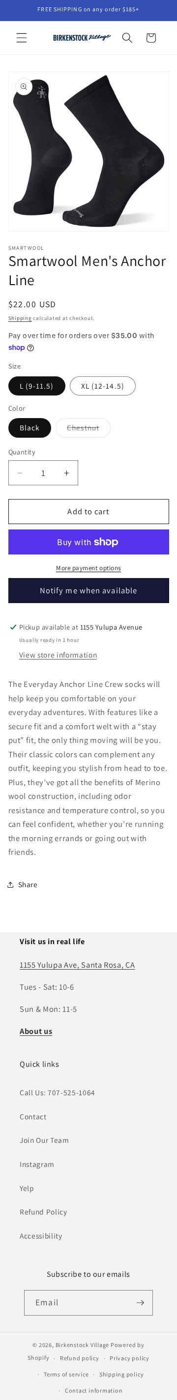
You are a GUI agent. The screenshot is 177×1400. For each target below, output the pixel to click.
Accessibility (41, 1236)
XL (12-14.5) (102, 386)
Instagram (37, 1164)
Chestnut (89, 429)
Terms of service (66, 1374)
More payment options (88, 568)
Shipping (20, 318)
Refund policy (79, 1358)
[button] (21, 38)
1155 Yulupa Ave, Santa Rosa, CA (77, 964)
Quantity (22, 451)
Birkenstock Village (83, 1344)
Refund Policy (43, 1211)
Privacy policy (129, 1358)
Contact (33, 1116)
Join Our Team (44, 1140)
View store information (58, 655)
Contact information (94, 1390)
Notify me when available (88, 590)
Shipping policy (121, 1374)
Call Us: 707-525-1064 (57, 1092)
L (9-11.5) (37, 386)
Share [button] (28, 884)
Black (30, 427)
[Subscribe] (140, 1303)
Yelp (27, 1188)
